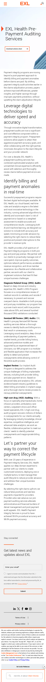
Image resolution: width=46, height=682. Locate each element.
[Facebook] (23, 608)
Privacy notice (20, 624)
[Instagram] (31, 608)
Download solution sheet (14, 49)
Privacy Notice (22, 584)
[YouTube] (27, 608)
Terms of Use (20, 618)
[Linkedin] (15, 608)
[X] (19, 608)
